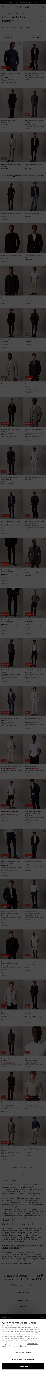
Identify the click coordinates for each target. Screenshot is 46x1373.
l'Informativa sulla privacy (18, 1346)
